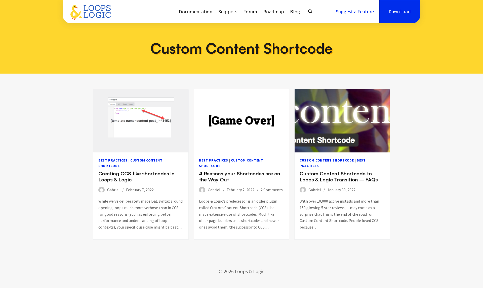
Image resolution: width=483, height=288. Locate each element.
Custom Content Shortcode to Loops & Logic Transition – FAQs (339, 176)
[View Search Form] (310, 11)
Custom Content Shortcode (327, 160)
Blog (295, 11)
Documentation (195, 11)
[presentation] (140, 120)
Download (400, 11)
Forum (250, 11)
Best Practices (113, 160)
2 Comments (272, 189)
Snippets (227, 11)
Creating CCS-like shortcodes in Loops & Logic (136, 176)
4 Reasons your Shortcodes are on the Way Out (239, 176)
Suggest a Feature (355, 11)
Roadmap (273, 11)
